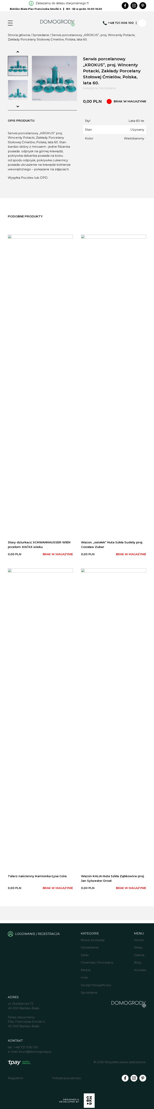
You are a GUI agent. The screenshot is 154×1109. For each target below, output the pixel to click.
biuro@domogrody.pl (35, 1051)
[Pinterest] (142, 5)
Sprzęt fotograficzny (96, 985)
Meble (86, 970)
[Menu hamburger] (10, 23)
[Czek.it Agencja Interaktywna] (77, 1101)
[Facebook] (125, 5)
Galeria (139, 955)
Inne (84, 977)
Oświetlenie (90, 947)
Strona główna (19, 35)
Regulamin (15, 1078)
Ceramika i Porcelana (97, 962)
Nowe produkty (93, 940)
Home (139, 940)
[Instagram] (134, 5)
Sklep (138, 947)
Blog (137, 962)
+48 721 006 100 (121, 23)
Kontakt (140, 970)
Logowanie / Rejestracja (37, 934)
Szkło (85, 955)
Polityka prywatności (66, 1078)
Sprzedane (40, 35)
